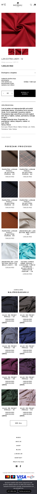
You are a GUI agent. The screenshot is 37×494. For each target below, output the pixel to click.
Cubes (32, 472)
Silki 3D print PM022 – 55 (9, 347)
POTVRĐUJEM (12, 491)
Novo (18, 437)
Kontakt (18, 457)
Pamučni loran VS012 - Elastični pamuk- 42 (27, 172)
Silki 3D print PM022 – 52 (27, 378)
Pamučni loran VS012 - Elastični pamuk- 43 (9, 172)
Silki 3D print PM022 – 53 (9, 378)
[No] (35, 487)
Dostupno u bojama (9, 73)
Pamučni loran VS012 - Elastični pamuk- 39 (9, 233)
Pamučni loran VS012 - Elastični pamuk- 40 (27, 203)
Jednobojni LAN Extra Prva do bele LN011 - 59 (9, 263)
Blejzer (10, 127)
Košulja (24, 127)
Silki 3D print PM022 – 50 (27, 409)
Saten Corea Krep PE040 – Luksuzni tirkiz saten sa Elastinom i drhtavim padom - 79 (27, 266)
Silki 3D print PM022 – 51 (9, 409)
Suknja (15, 129)
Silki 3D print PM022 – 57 (9, 316)
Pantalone (4, 129)
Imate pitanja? (6, 137)
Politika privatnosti (24, 491)
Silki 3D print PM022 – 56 (27, 316)
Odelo (33, 127)
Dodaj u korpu (25, 93)
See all (18, 423)
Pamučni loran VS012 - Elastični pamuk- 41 (9, 203)
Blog (18, 449)
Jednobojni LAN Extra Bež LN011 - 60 (27, 232)
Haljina (20, 127)
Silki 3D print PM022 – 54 (27, 347)
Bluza (15, 127)
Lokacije (18, 453)
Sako (10, 129)
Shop (18, 445)
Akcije (18, 441)
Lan (29, 127)
